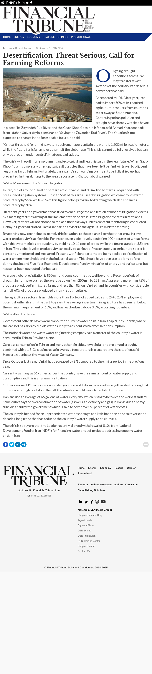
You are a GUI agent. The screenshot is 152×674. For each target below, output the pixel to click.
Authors (118, 484)
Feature (49, 37)
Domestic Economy (23, 48)
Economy (33, 37)
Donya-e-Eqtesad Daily (90, 515)
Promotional (81, 37)
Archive (15, 2)
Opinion (62, 37)
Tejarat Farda (85, 520)
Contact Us (11, 2)
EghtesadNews (86, 525)
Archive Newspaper (101, 484)
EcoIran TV (84, 551)
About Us (6, 2)
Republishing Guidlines (91, 490)
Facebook (31, 2)
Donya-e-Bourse (86, 546)
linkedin (23, 2)
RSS (19, 2)
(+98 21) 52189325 (41, 495)
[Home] (49, 20)
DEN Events (84, 530)
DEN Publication (86, 535)
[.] (80, 502)
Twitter (27, 2)
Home (2, 2)
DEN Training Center (89, 541)
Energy (19, 37)
